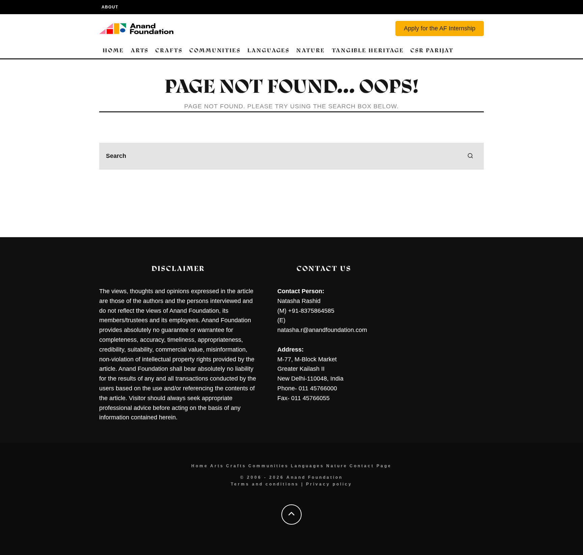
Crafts (169, 50)
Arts (140, 50)
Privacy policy (329, 484)
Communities (215, 50)
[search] (470, 156)
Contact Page (371, 466)
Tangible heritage (368, 50)
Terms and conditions (265, 484)
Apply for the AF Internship (439, 28)
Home (113, 50)
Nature (310, 50)
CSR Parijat (431, 50)
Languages (268, 50)
